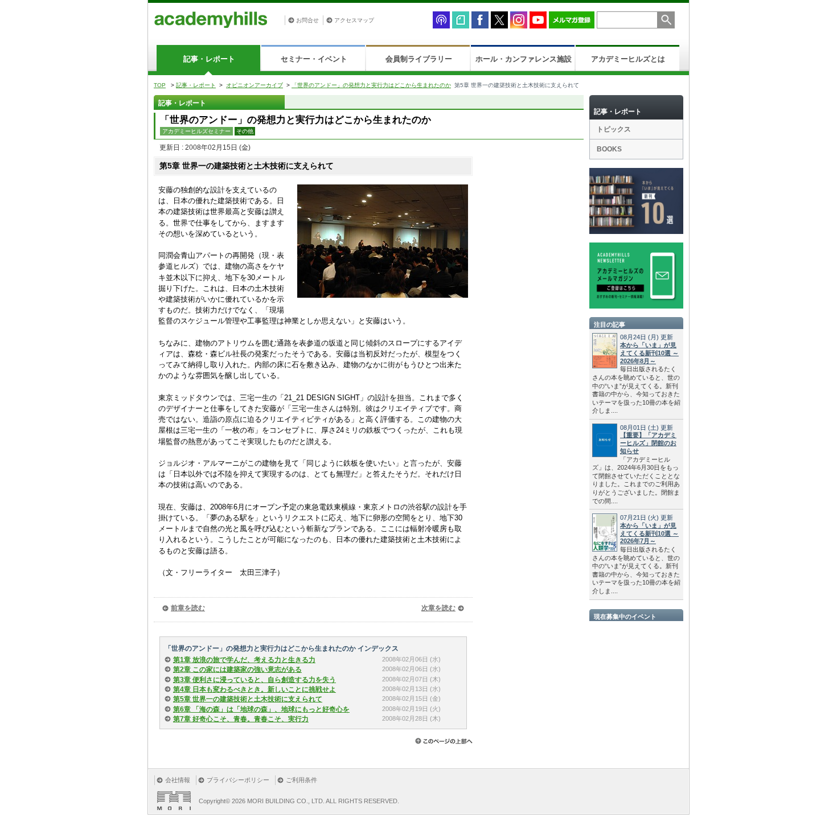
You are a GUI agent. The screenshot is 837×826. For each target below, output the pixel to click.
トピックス (614, 129)
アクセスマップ (354, 20)
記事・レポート (209, 59)
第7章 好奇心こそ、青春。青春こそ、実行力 (241, 719)
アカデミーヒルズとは (628, 59)
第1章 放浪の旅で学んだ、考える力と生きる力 (244, 659)
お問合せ (307, 20)
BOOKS (609, 149)
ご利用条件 (301, 779)
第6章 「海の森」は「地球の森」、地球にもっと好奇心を (261, 709)
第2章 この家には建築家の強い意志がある (237, 669)
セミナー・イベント (314, 59)
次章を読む (438, 608)
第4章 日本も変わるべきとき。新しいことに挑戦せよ (254, 689)
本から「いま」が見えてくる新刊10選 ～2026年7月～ (649, 533)
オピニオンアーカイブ (254, 85)
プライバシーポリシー (238, 779)
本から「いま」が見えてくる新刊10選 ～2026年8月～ (649, 353)
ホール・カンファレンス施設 (523, 59)
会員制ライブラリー (418, 59)
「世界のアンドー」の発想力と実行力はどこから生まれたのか (371, 85)
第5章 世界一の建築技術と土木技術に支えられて (247, 699)
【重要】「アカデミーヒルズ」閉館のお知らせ (648, 443)
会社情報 (177, 779)
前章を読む (188, 608)
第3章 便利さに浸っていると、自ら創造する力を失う (254, 679)
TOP (160, 85)
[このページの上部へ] (444, 741)
